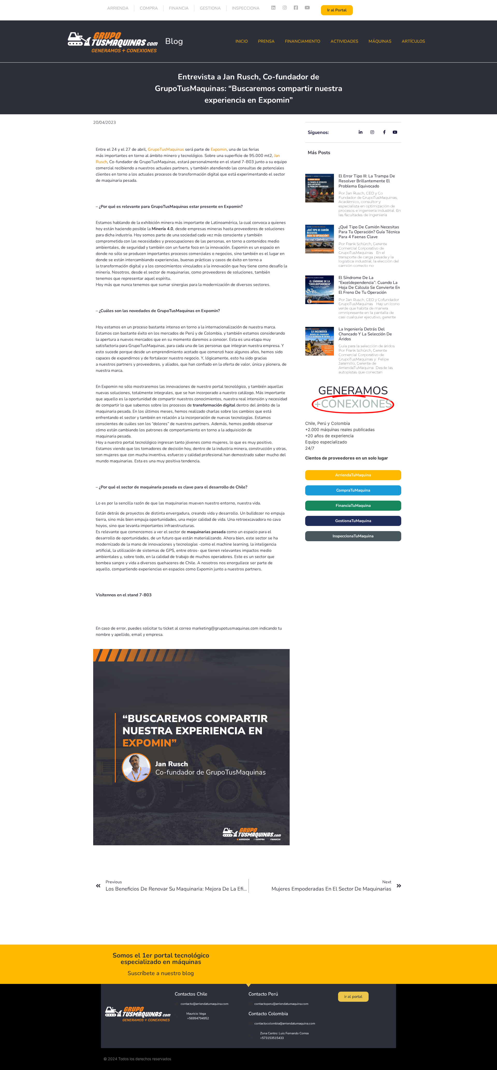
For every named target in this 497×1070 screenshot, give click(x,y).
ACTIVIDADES (344, 41)
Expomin (219, 149)
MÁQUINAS (380, 41)
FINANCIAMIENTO (302, 41)
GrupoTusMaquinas (166, 149)
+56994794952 (197, 1018)
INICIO (242, 41)
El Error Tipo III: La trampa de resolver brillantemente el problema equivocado (367, 181)
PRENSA (266, 41)
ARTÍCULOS (413, 41)
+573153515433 (272, 1038)
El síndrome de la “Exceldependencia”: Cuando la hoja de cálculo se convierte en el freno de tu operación (369, 285)
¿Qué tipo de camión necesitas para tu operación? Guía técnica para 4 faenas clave (369, 232)
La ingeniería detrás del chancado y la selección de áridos (365, 334)
